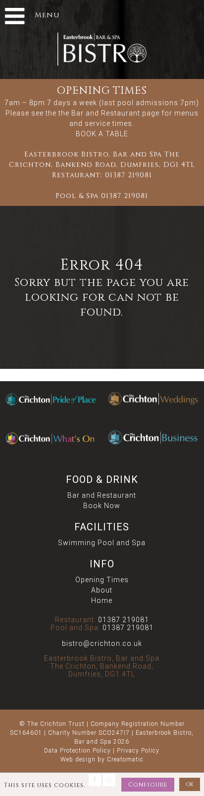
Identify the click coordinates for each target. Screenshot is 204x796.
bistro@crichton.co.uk (102, 643)
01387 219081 (128, 175)
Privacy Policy (138, 750)
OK (190, 784)
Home (101, 600)
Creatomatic (125, 759)
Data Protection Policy (77, 750)
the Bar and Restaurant (99, 113)
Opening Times (102, 580)
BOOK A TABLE (102, 134)
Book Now (101, 506)
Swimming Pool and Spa (102, 543)
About (101, 590)
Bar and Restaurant (101, 495)
